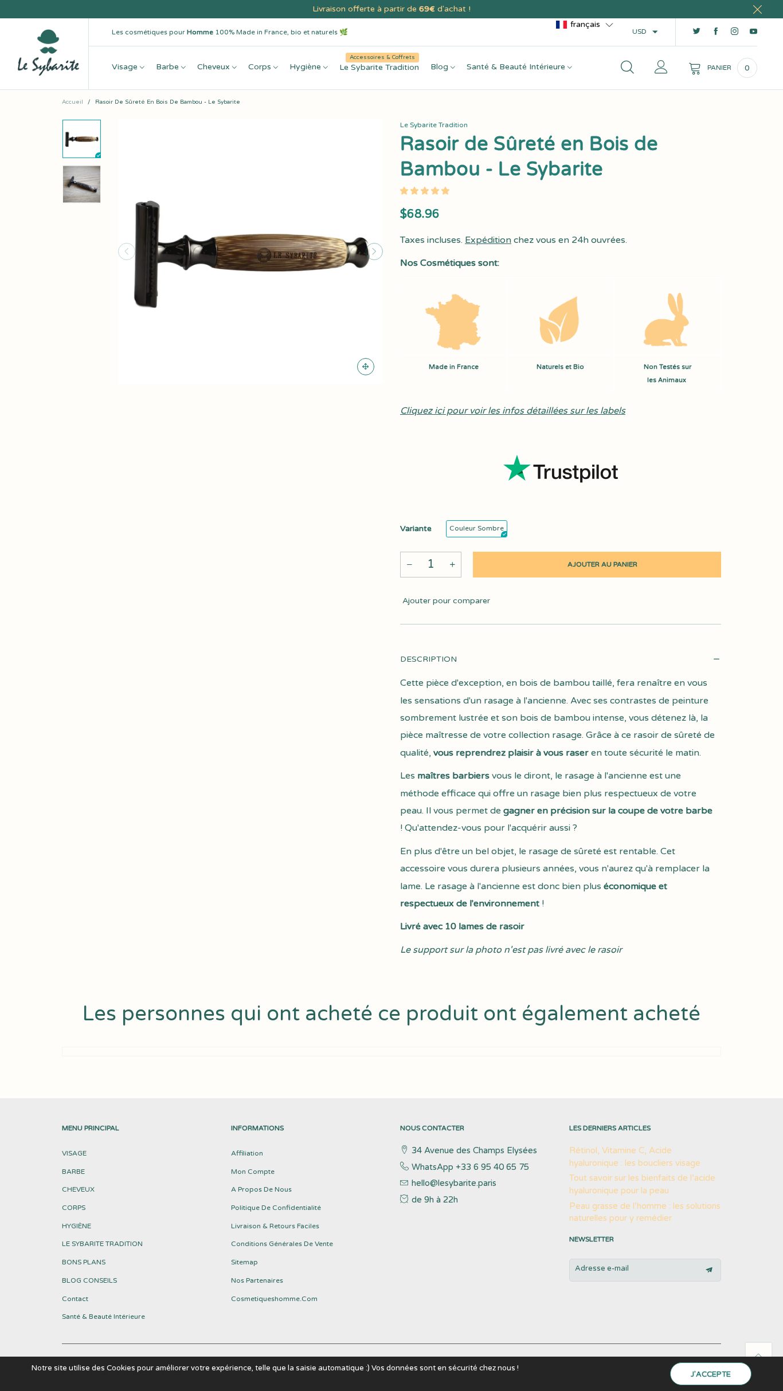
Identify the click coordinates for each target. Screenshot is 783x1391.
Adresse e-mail (602, 1268)
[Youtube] (753, 32)
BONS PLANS (83, 1262)
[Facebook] (715, 32)
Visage (126, 67)
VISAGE (74, 1153)
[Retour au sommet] (759, 1356)
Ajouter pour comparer (445, 601)
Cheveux (214, 67)
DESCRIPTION (428, 659)
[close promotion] (757, 9)
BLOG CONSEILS (89, 1280)
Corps (260, 67)
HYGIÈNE (76, 1226)
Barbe (168, 67)
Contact (75, 1299)
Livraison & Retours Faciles (275, 1226)
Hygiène (306, 67)
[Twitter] (696, 32)
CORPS (73, 1208)
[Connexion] (661, 68)
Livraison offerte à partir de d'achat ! (391, 9)
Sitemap (244, 1262)
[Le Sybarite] (48, 52)
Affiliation (247, 1153)
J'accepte (711, 1374)
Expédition (488, 240)
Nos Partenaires (257, 1280)
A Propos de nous (261, 1189)
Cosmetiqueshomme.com (274, 1299)
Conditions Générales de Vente (282, 1244)
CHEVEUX (78, 1189)
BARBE (73, 1172)
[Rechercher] (627, 68)
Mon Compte (253, 1172)
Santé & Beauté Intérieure (517, 67)
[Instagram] (734, 32)
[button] (126, 251)
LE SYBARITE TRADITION (102, 1244)
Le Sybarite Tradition (379, 66)
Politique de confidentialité (276, 1208)
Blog (440, 67)
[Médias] (365, 366)
